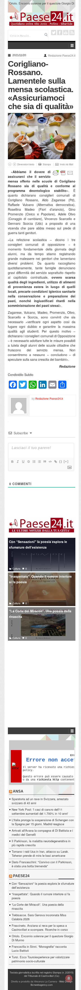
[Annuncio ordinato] (33, 461)
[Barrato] (28, 461)
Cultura (16, 568)
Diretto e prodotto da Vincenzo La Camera (34, 981)
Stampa (47, 164)
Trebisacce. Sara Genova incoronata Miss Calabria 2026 (39, 917)
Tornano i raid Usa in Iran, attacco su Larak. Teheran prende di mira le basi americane (40, 853)
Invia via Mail (66, 164)
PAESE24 (21, 876)
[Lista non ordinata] (39, 461)
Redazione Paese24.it (61, 55)
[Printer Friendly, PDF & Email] (63, 172)
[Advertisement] (41, 677)
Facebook (59, 32)
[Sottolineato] (23, 461)
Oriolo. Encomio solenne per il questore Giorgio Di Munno (41, 5)
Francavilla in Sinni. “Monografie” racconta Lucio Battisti (39, 948)
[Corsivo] (17, 461)
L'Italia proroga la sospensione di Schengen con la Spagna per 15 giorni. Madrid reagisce (43, 822)
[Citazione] (44, 461)
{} (60, 461)
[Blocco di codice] (50, 461)
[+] (66, 461)
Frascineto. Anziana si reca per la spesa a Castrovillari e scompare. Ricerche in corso (40, 927)
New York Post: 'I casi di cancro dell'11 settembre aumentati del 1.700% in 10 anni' (40, 811)
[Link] (55, 461)
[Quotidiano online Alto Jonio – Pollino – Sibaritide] (41, 18)
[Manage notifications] (68, 978)
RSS (71, 32)
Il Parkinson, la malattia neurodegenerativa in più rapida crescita (41, 843)
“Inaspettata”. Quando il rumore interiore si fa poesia (40, 579)
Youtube (65, 32)
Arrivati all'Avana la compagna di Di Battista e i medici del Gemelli (42, 832)
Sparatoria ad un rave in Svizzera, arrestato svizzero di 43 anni (40, 801)
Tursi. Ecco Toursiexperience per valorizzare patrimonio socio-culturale (41, 959)
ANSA (18, 791)
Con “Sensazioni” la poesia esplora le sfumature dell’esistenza (38, 544)
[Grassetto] (12, 461)
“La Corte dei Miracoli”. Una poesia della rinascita (40, 614)
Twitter (53, 32)
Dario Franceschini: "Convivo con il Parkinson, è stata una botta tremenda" (42, 864)
